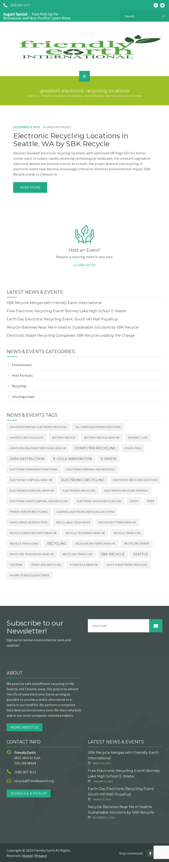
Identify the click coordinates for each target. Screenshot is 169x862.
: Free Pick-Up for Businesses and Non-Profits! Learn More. (37, 16)
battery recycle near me (101, 437)
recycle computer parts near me (33, 533)
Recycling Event (136, 543)
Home (32, 96)
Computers (133, 448)
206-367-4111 (20, 5)
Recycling (19, 386)
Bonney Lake (138, 437)
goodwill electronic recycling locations (85, 511)
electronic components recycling (34, 469)
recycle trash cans (24, 543)
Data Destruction (27, 459)
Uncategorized (58, 127)
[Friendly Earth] (84, 48)
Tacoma (16, 564)
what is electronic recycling (127, 564)
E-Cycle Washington (72, 459)
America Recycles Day (27, 437)
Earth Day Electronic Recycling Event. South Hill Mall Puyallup (62, 319)
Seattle (140, 554)
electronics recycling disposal (126, 490)
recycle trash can (127, 533)
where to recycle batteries (29, 575)
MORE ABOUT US (25, 727)
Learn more (84, 265)
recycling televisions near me (32, 554)
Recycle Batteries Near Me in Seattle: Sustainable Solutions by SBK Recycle (73, 327)
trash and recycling (46, 564)
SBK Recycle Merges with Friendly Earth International (54, 303)
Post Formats (22, 375)
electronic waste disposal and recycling (39, 501)
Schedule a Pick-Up (29, 794)
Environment (22, 365)
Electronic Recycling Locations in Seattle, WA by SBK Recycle (70, 140)
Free (150, 501)
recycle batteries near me (117, 522)
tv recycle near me (84, 564)
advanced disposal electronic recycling (38, 427)
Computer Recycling (95, 448)
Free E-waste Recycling (29, 511)
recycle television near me (85, 533)
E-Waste (108, 459)
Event (134, 501)
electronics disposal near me (32, 490)
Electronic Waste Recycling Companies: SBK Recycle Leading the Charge (71, 335)
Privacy (40, 855)
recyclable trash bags (73, 522)
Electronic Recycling (82, 480)
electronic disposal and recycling (90, 469)
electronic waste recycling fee (99, 501)
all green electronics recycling (98, 427)
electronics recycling (79, 490)
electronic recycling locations (135, 480)
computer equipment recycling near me (38, 448)
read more (30, 187)
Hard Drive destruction (28, 522)
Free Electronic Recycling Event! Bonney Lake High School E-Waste (66, 311)
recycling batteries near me (95, 543)
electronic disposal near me (31, 480)
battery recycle (63, 437)
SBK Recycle (113, 554)
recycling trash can (77, 554)
